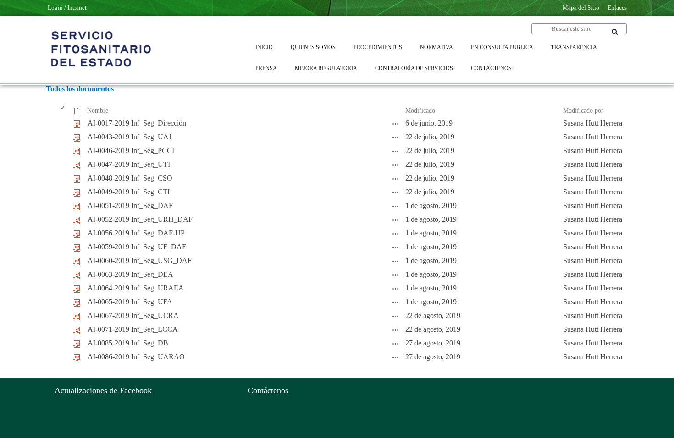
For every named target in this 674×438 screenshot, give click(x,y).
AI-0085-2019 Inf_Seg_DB (128, 343)
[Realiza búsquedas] (615, 31)
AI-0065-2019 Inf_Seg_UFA (130, 302)
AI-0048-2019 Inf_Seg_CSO (130, 178)
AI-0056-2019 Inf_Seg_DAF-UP (136, 233)
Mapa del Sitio (581, 7)
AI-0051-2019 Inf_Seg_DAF (130, 205)
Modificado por (583, 110)
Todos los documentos (80, 89)
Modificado (420, 110)
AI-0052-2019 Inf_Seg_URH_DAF (140, 219)
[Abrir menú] (90, 115)
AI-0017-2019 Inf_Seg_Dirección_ (139, 123)
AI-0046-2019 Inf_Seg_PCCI (131, 150)
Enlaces (617, 7)
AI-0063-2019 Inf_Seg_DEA (130, 274)
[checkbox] (63, 111)
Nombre (97, 110)
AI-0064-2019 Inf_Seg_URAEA (136, 288)
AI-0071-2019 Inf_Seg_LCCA (133, 329)
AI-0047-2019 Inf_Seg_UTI (129, 164)
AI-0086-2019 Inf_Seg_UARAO (136, 357)
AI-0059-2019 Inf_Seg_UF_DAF (137, 247)
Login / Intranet (67, 7)
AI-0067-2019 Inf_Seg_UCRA (133, 315)
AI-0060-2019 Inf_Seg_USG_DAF (140, 260)
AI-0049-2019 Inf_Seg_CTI (129, 192)
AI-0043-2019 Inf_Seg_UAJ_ (131, 137)
